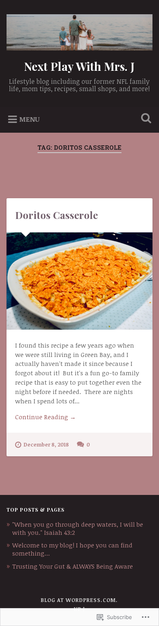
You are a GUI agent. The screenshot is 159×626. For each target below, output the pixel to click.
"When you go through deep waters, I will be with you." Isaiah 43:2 (77, 528)
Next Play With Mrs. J (79, 66)
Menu (29, 118)
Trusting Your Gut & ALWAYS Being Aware (72, 566)
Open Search (144, 119)
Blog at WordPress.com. (79, 600)
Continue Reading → (45, 417)
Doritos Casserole (56, 214)
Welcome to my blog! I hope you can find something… (72, 549)
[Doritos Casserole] (80, 281)
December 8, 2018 (46, 444)
